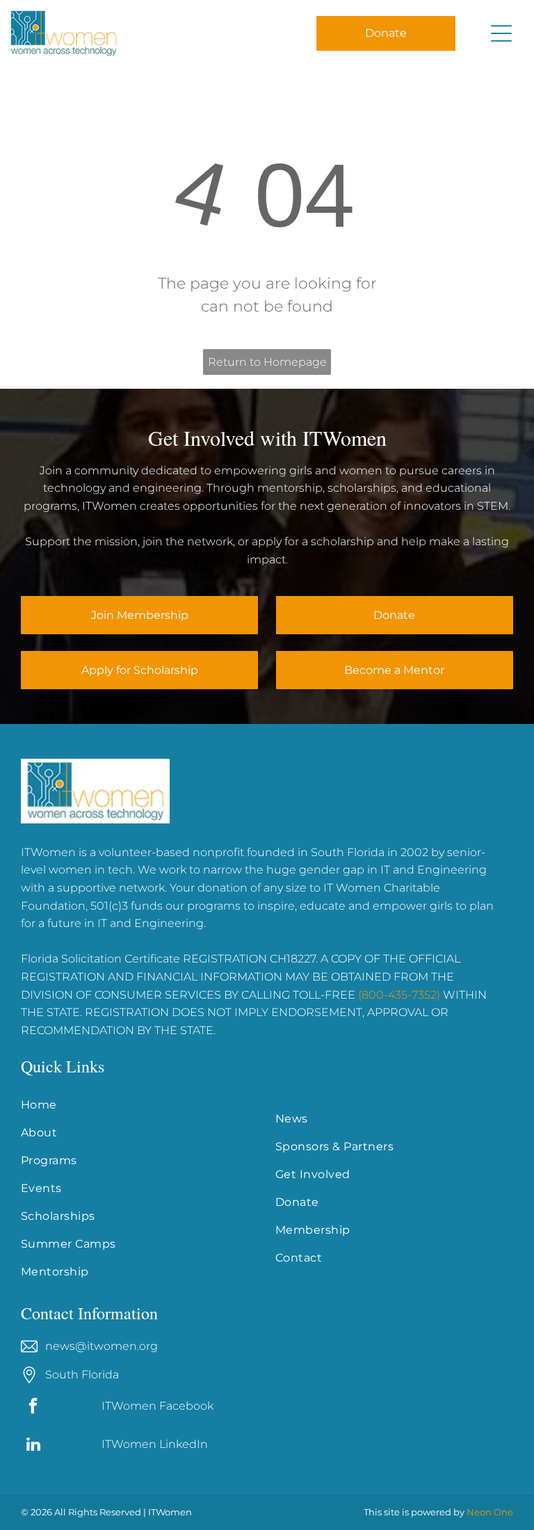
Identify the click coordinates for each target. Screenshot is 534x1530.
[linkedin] (33, 1446)
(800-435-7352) (399, 994)
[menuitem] (140, 1105)
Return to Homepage (267, 362)
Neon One (490, 1511)
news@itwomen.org (101, 1346)
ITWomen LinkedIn (155, 1444)
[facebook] (33, 1408)
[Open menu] (501, 33)
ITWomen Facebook (157, 1405)
